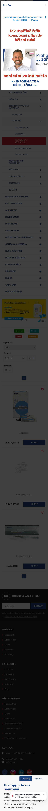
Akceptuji (25, 778)
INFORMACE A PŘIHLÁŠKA (26, 83)
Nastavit (38, 778)
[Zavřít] (43, 795)
